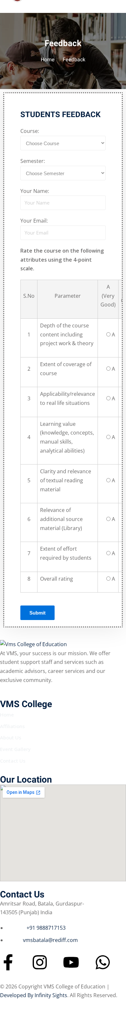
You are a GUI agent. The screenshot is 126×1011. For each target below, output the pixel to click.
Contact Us (13, 760)
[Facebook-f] (8, 962)
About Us (10, 737)
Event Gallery (15, 749)
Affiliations (12, 726)
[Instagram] (40, 962)
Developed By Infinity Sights (33, 995)
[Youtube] (71, 962)
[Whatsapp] (103, 962)
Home (48, 60)
